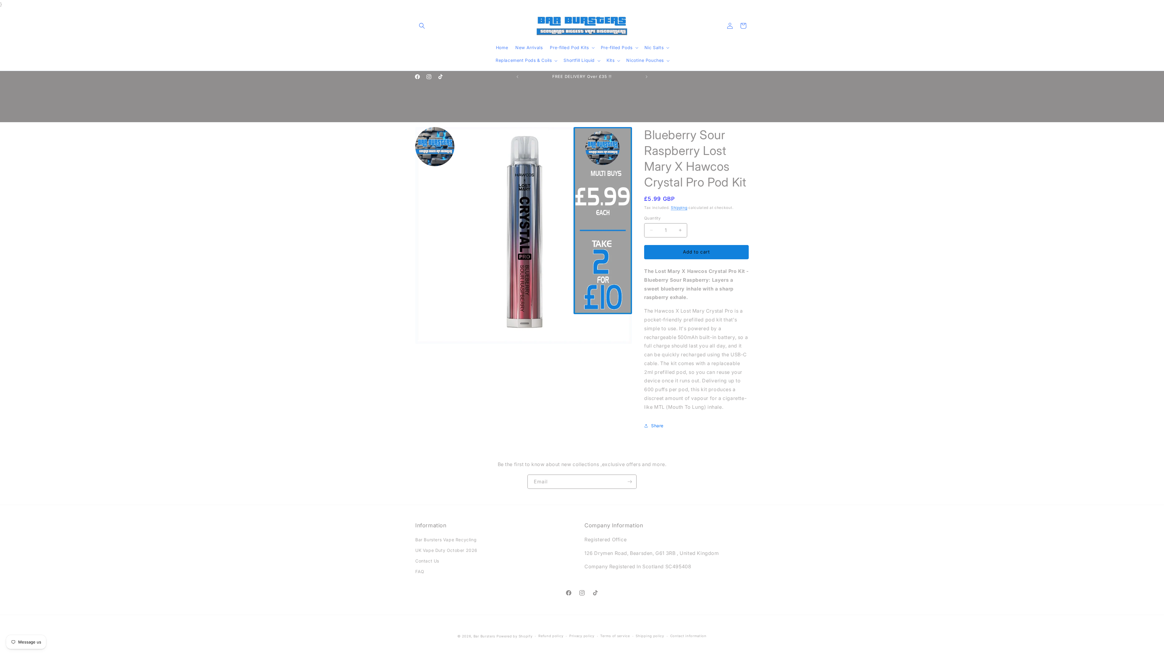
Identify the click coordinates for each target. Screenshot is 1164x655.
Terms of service (615, 636)
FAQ (419, 571)
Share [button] (657, 425)
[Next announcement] (646, 76)
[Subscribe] (629, 482)
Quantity (652, 218)
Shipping (679, 207)
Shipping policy (650, 636)
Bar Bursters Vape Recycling (446, 539)
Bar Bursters (484, 636)
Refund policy (550, 636)
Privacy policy (581, 636)
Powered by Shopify (515, 636)
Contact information (688, 636)
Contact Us (427, 560)
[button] (422, 25)
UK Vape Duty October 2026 (446, 550)
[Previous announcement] (517, 76)
